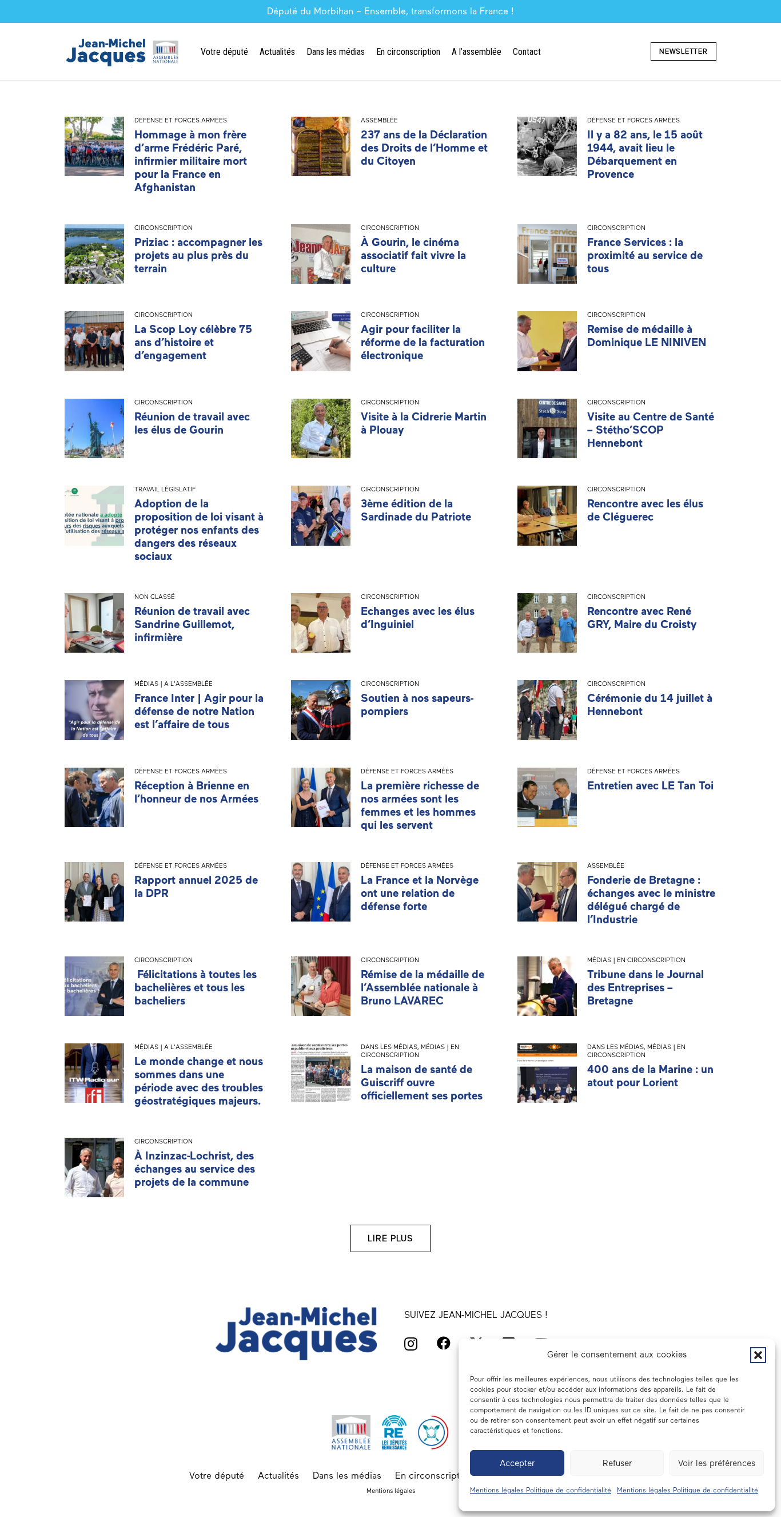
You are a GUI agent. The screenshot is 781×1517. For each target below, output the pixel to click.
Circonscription (163, 228)
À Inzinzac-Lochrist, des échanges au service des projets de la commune (194, 1169)
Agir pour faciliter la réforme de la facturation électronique (423, 342)
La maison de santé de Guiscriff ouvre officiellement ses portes (422, 1082)
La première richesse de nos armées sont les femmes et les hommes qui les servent (420, 805)
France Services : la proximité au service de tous (645, 255)
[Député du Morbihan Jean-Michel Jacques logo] (123, 51)
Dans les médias (389, 1047)
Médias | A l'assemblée (173, 684)
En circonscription (434, 1475)
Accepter (517, 1463)
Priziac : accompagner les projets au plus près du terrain (198, 255)
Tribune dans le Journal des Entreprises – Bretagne (645, 987)
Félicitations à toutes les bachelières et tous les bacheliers (195, 987)
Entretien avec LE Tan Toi (650, 785)
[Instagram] (410, 1343)
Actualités (278, 1475)
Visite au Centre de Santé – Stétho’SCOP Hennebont (650, 430)
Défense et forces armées (180, 120)
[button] (758, 1355)
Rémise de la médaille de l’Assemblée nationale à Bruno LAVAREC (422, 987)
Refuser (617, 1463)
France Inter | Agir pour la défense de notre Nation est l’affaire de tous (199, 711)
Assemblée (379, 120)
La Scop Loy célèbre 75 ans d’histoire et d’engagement (193, 342)
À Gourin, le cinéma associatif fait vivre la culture (413, 255)
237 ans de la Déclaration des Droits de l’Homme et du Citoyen (424, 148)
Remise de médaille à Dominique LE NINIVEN (646, 336)
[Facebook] (444, 1343)
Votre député (216, 1475)
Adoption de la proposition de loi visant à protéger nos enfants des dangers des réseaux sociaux (199, 530)
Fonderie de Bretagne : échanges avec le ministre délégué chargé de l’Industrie (651, 899)
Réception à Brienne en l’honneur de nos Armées (196, 792)
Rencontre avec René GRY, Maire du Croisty (641, 618)
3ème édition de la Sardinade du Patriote (416, 510)
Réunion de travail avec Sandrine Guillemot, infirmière (192, 624)
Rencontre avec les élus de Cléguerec (645, 510)
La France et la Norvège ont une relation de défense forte (420, 893)
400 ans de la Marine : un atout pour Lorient (650, 1076)
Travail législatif (165, 489)
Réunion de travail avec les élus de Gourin (192, 423)
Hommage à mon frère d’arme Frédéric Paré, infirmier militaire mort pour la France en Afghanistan (190, 161)
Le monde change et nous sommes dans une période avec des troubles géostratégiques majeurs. (198, 1081)
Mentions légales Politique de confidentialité (540, 1490)
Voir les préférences (716, 1463)
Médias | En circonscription (636, 960)
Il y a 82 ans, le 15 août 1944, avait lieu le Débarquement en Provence (645, 154)
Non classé (154, 597)
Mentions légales (390, 1491)
